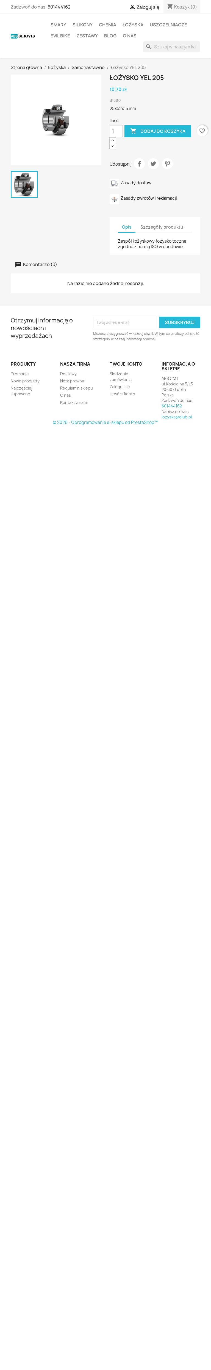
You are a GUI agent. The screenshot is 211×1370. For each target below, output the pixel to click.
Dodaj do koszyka (157, 131)
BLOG (110, 36)
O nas (130, 36)
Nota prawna (72, 380)
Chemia (107, 25)
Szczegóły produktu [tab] (161, 227)
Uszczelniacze (168, 25)
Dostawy (68, 373)
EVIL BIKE (60, 36)
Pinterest (167, 163)
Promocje (20, 373)
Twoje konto (126, 364)
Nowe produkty (25, 380)
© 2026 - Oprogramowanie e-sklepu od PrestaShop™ (105, 422)
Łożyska (133, 25)
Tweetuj (153, 163)
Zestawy (87, 36)
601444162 (59, 7)
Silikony (83, 25)
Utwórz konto (122, 393)
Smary (58, 25)
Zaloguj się (120, 386)
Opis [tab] (126, 227)
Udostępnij (139, 163)
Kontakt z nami (74, 402)
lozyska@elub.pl (177, 417)
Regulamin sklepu (76, 388)
